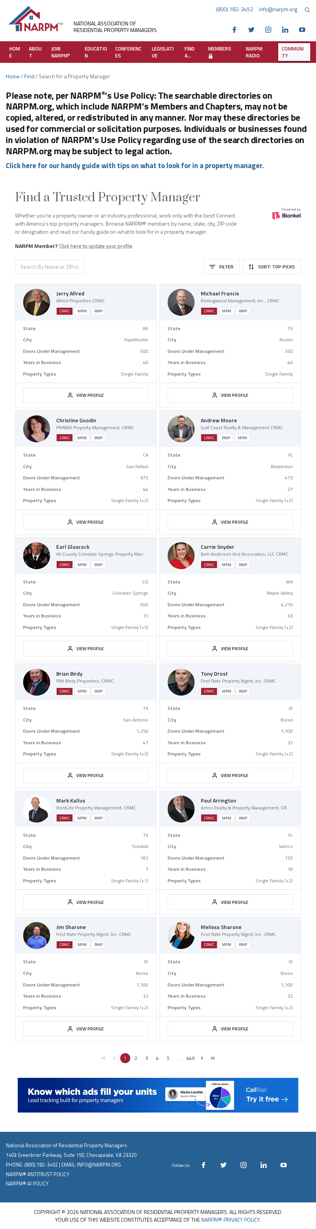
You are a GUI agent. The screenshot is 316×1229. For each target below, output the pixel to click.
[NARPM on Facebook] (236, 29)
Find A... (190, 52)
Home (14, 52)
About (35, 52)
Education (96, 52)
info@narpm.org (278, 9)
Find (29, 76)
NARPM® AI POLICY (27, 1183)
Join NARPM (60, 52)
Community (293, 52)
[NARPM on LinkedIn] (287, 29)
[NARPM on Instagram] (270, 29)
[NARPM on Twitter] (253, 29)
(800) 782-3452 (234, 9)
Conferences (128, 52)
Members (219, 48)
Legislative (163, 52)
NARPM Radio (254, 52)
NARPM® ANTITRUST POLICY (37, 1174)
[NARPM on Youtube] (304, 29)
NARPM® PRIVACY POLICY (230, 1220)
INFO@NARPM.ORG (99, 1164)
